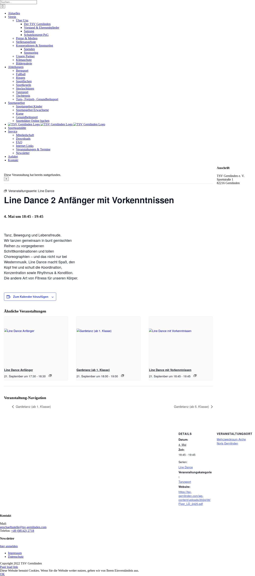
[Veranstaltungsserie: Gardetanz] (122, 375)
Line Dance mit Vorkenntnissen (170, 370)
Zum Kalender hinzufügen (30, 297)
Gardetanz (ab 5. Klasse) (191, 406)
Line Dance (185, 467)
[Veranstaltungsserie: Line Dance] (50, 375)
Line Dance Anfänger (18, 370)
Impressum (15, 553)
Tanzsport (184, 482)
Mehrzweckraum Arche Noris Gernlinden (231, 441)
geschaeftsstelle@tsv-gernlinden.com (23, 527)
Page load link (9, 567)
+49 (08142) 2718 (22, 530)
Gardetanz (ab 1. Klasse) (93, 370)
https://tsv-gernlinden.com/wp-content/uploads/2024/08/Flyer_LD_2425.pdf (194, 498)
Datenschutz (16, 556)
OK (2, 574)
